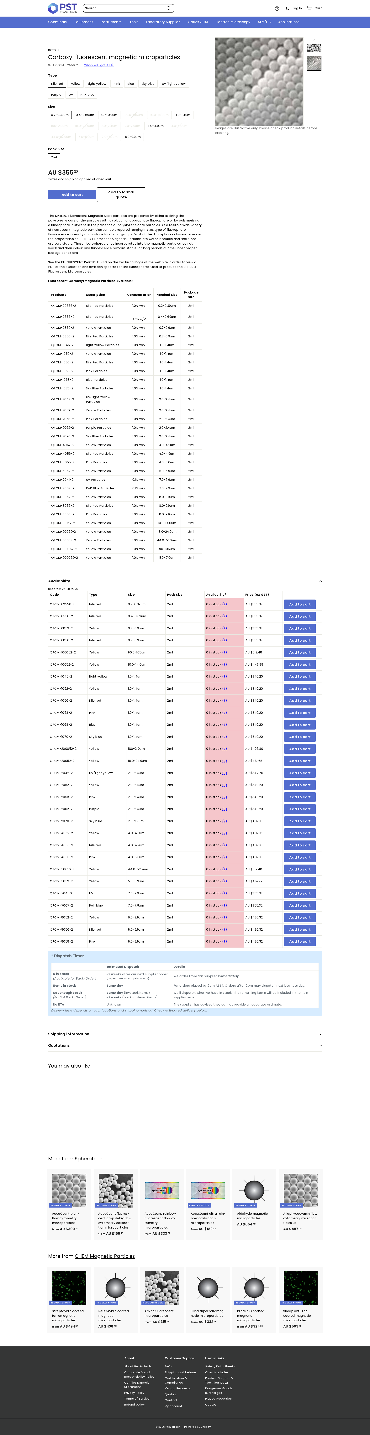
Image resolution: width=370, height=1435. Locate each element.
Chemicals (57, 22)
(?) (224, 604)
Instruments (111, 22)
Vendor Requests (178, 1388)
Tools (134, 22)
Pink (117, 83)
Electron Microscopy (233, 22)
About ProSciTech (137, 1366)
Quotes (170, 1394)
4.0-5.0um (179, 126)
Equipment (84, 22)
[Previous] (314, 40)
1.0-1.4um (183, 115)
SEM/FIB (264, 22)
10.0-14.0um (159, 115)
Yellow (75, 83)
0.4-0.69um (85, 115)
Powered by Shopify (197, 1427)
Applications (289, 22)
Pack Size (56, 149)
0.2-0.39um (60, 115)
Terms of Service (137, 1398)
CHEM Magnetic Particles (105, 1256)
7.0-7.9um (110, 137)
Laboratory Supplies (163, 22)
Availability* (216, 594)
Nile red (57, 83)
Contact (171, 1400)
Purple (56, 94)
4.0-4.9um (155, 126)
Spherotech (89, 1158)
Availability (59, 581)
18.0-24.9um (84, 126)
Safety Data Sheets (220, 1366)
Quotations (59, 1045)
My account (173, 1406)
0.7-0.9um (109, 115)
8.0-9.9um (133, 137)
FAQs (168, 1366)
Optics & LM (198, 22)
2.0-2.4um (109, 126)
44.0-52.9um (61, 137)
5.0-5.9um (86, 137)
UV (71, 94)
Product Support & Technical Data (219, 1380)
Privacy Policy (134, 1393)
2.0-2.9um (132, 126)
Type (52, 75)
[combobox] (128, 8)
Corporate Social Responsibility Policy (139, 1374)
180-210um (59, 126)
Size (51, 107)
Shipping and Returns (181, 1372)
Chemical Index (216, 1372)
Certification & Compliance (176, 1380)
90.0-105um (134, 115)
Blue (130, 83)
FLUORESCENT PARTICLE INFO (84, 262)
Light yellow (97, 83)
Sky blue (148, 83)
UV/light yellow (174, 83)
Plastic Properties (218, 1398)
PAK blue (87, 94)
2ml (54, 157)
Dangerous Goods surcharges (218, 1390)
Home (52, 50)
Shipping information (68, 1034)
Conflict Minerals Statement (136, 1384)
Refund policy (134, 1404)
